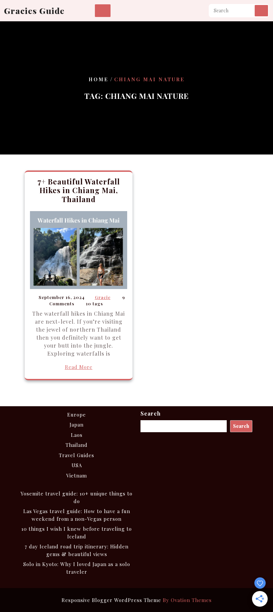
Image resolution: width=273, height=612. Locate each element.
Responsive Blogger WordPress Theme (137, 600)
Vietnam (76, 475)
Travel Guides (76, 455)
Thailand (77, 445)
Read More (79, 367)
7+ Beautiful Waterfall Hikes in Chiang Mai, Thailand (79, 190)
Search (261, 10)
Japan (77, 424)
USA (77, 465)
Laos (77, 435)
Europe (76, 414)
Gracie (103, 297)
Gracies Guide (34, 10)
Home (99, 79)
